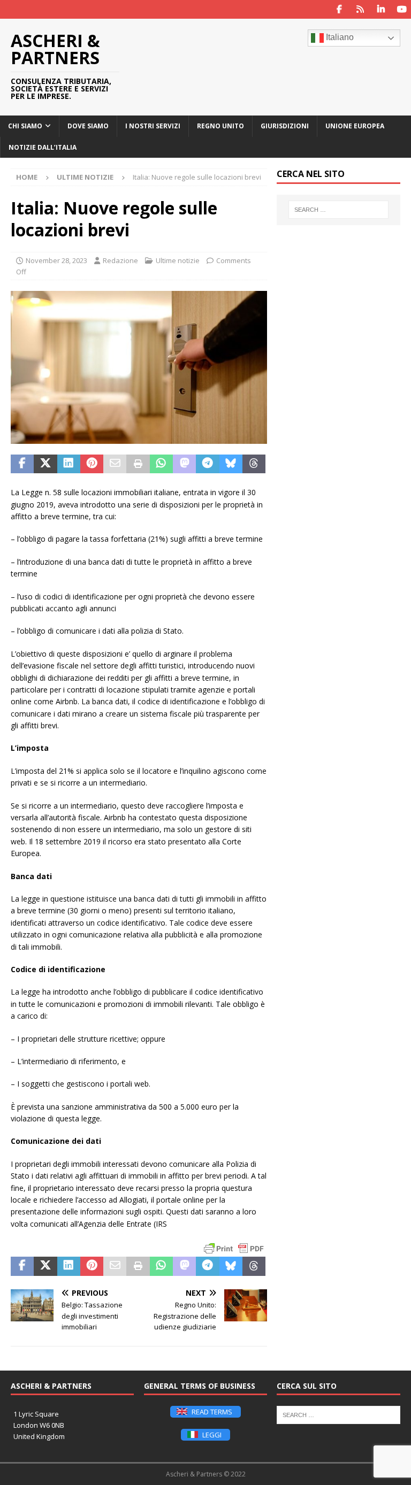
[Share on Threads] (253, 464)
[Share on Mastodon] (184, 464)
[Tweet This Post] (45, 464)
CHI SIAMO (25, 125)
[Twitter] (360, 9)
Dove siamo (88, 125)
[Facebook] (339, 9)
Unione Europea (354, 125)
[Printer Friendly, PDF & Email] (234, 1249)
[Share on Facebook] (22, 464)
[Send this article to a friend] (114, 464)
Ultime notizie (178, 260)
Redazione (120, 260)
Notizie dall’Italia (43, 147)
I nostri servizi (152, 125)
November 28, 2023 (56, 260)
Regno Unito (220, 125)
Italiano (339, 37)
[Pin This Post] (91, 464)
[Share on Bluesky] (230, 464)
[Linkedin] (380, 9)
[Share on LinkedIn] (68, 464)
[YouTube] (401, 9)
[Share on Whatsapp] (161, 464)
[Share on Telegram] (207, 464)
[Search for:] (338, 210)
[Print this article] (137, 464)
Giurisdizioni (285, 125)
